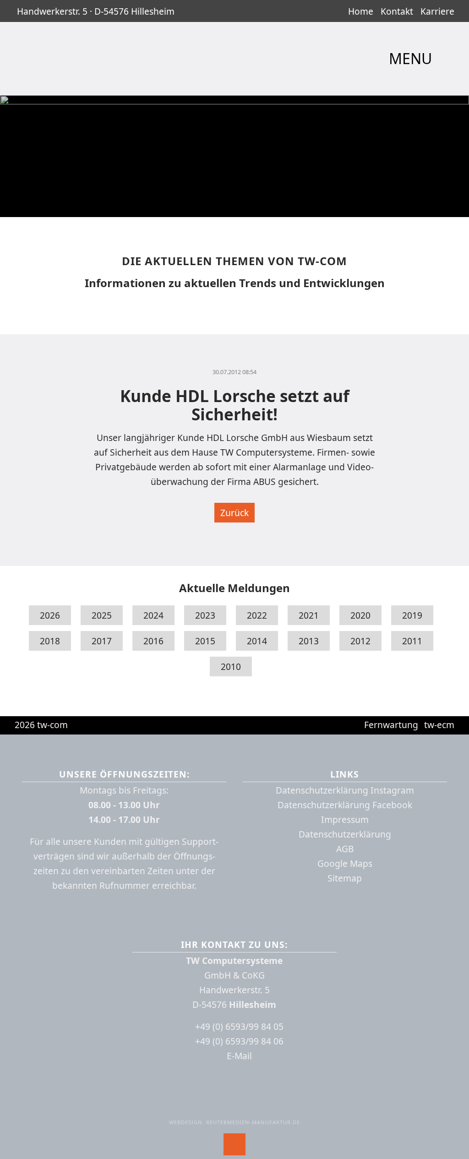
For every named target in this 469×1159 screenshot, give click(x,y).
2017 (102, 641)
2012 (360, 641)
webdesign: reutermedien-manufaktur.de (234, 1122)
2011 (412, 641)
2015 (205, 641)
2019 (412, 615)
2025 (102, 615)
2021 (309, 615)
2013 (309, 641)
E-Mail (239, 1056)
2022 (257, 615)
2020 (360, 615)
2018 (50, 641)
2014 (257, 641)
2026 (50, 615)
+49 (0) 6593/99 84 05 (239, 1026)
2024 (153, 615)
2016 (153, 641)
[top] (234, 1144)
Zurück (234, 512)
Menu (412, 58)
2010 (231, 666)
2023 (205, 615)
